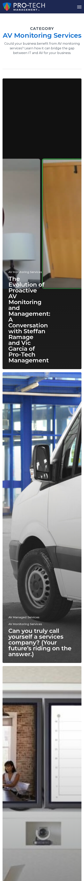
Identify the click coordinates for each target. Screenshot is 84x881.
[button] (79, 7)
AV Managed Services (23, 617)
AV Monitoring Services (25, 272)
